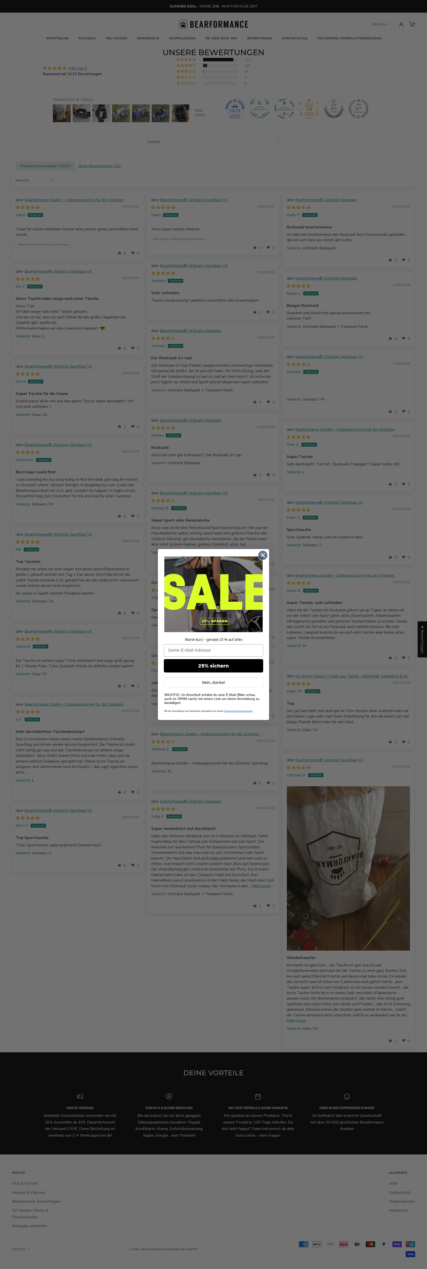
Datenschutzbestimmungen (238, 711)
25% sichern (213, 665)
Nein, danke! (213, 682)
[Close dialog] (262, 555)
